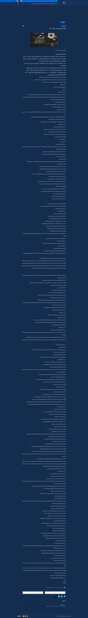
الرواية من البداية (38, 3)
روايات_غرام (60, 587)
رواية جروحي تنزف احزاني (49, 587)
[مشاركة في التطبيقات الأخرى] (53, 596)
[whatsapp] (18, 616)
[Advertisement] (44, 13)
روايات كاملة (44, 3)
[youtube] (20, 616)
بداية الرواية (53, 3)
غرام (56, 3)
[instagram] (16, 1)
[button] (62, 596)
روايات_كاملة (55, 587)
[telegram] (17, 1)
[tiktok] (14, 1)
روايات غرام (48, 3)
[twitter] (19, 1)
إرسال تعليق (62, 604)
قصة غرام (33, 3)
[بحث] (18, 3)
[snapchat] (21, 1)
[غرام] (64, 2)
